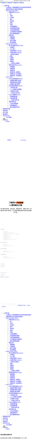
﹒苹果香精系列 (13, 412)
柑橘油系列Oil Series (14, 319)
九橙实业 (9, 139)
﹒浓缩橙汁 (12, 354)
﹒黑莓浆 (11, 368)
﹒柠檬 (11, 323)
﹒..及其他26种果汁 (14, 361)
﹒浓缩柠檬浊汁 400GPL (15, 360)
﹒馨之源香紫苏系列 (14, 414)
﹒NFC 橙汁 (12, 356)
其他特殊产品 (12, 409)
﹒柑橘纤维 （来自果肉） (15, 383)
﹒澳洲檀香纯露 (13, 404)
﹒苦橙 (11, 332)
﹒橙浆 (11, 363)
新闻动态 (5, 418)
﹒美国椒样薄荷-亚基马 (15, 389)
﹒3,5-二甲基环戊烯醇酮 (15, 396)
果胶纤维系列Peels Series (15, 372)
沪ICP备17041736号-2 (22, 305)
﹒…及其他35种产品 (14, 400)
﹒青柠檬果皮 (12, 349)
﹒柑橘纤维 (12, 377)
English (8, 429)
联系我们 (5, 421)
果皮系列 (11, 342)
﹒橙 (10, 321)
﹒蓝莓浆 (11, 365)
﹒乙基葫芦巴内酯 (13, 398)
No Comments (23, 139)
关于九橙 (5, 419)
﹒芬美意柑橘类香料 (14, 337)
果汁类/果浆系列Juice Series (16, 353)
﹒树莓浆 (11, 367)
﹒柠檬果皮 (12, 346)
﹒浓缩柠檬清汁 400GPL (15, 358)
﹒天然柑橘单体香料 (14, 335)
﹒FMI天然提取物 (13, 411)
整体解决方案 (6, 416)
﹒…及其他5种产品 (14, 407)
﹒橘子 (11, 326)
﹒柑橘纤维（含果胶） (15, 379)
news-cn (16, 128)
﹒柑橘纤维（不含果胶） (15, 381)
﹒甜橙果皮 (12, 344)
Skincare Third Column (11, 351)
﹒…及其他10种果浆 (14, 370)
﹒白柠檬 (11, 325)
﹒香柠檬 (11, 328)
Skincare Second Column (12, 318)
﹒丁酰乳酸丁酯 (13, 395)
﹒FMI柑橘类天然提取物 (15, 339)
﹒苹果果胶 (12, 376)
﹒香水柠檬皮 (12, 348)
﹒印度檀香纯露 (13, 405)
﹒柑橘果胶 (12, 374)
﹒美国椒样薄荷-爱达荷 (15, 388)
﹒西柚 (11, 330)
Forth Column (9, 384)
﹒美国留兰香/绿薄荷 (14, 391)
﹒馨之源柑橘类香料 (14, 341)
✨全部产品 (6, 313)
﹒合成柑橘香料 (13, 333)
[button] (16, 215)
